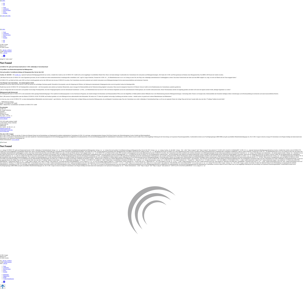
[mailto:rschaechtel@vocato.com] (12, 130)
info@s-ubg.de (8, 51)
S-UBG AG (18, 74)
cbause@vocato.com (5, 128)
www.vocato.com (4, 131)
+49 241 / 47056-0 (7, 50)
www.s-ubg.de (3, 118)
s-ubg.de (5, 53)
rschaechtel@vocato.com (6, 130)
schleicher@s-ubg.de (5, 117)
